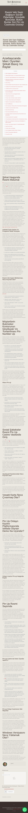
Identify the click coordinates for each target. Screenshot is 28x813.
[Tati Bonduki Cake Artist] (14, 3)
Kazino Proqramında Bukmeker (11, 132)
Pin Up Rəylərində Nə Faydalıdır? (11, 117)
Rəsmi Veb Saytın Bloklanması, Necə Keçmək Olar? (14, 77)
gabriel (12, 763)
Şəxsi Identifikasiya (8, 103)
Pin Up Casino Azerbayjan (10, 128)
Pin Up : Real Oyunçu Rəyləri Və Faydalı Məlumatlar (15, 124)
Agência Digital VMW (17, 809)
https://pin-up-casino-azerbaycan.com (9, 227)
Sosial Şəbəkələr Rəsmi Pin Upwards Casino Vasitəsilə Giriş (16, 84)
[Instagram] (15, 811)
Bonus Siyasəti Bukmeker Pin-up (11, 111)
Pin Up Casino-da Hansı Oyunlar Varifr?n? (13, 97)
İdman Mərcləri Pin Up (9, 109)
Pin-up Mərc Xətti (8, 134)
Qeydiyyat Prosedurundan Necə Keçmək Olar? (14, 86)
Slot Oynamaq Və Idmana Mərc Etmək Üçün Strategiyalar (16, 105)
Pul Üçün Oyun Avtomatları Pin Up (11, 107)
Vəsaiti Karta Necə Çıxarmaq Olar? (11, 88)
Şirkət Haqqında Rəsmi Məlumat (11, 73)
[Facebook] (13, 811)
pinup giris (4, 293)
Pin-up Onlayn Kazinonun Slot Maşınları (12, 99)
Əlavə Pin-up (7, 82)
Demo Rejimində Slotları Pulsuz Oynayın (13, 130)
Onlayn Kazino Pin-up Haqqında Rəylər (12, 93)
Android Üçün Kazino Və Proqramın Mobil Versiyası (15, 75)
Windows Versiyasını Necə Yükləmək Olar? (13, 101)
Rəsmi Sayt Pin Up (8, 126)
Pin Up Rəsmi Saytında (9, 95)
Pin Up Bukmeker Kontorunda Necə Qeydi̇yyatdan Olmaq (16, 119)
